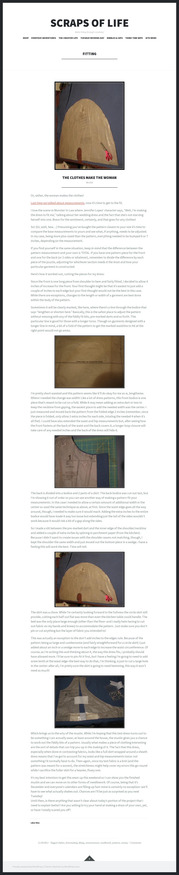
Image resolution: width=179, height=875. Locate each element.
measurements (92, 842)
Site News (150, 37)
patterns (116, 842)
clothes (61, 842)
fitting (81, 842)
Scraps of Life (89, 23)
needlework (105, 842)
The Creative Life (68, 37)
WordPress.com (71, 866)
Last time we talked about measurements (57, 203)
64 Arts (89, 182)
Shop (26, 37)
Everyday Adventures (43, 37)
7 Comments (135, 842)
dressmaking (72, 842)
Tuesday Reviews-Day (92, 37)
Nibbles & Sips (115, 37)
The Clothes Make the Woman (89, 177)
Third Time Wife (134, 37)
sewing (124, 842)
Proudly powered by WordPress (28, 866)
